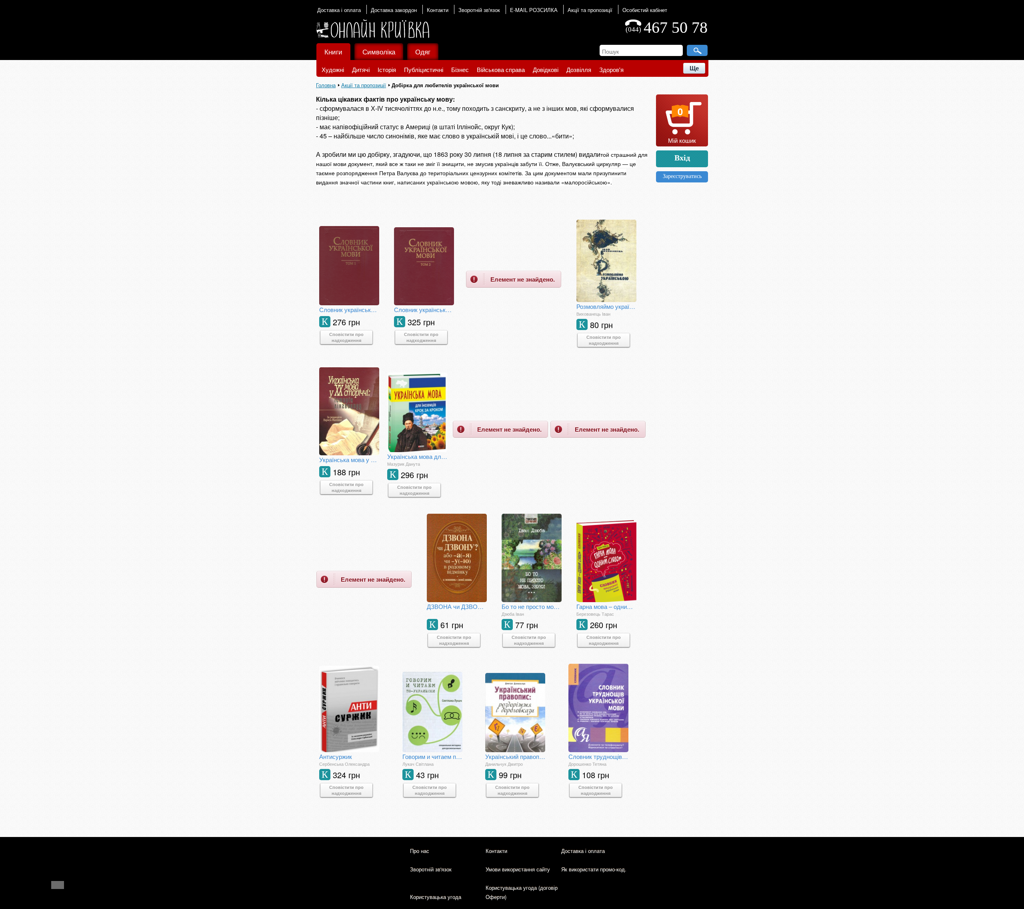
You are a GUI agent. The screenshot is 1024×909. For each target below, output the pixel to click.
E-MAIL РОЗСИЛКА (534, 10)
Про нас (419, 851)
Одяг (422, 51)
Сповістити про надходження (346, 337)
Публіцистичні (423, 69)
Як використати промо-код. (593, 869)
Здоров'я (611, 69)
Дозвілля (578, 69)
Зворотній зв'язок (479, 10)
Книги (333, 51)
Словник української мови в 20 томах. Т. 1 (349, 309)
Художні (333, 69)
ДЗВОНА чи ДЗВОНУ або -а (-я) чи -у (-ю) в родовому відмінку (457, 606)
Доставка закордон (394, 10)
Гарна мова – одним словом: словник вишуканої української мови (606, 606)
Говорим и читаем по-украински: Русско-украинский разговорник (432, 756)
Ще (694, 68)
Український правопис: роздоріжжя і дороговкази (515, 756)
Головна (326, 85)
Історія (387, 69)
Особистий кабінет (644, 10)
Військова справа (501, 69)
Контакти (437, 10)
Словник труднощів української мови (598, 756)
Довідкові (545, 69)
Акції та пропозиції (590, 10)
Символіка (378, 51)
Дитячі (361, 69)
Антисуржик (335, 756)
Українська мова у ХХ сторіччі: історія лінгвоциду (349, 459)
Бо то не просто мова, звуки (532, 606)
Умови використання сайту (518, 869)
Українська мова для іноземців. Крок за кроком (417, 456)
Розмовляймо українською (606, 306)
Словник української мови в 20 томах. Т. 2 (424, 309)
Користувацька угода (435, 897)
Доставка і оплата (339, 10)
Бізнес (460, 69)
